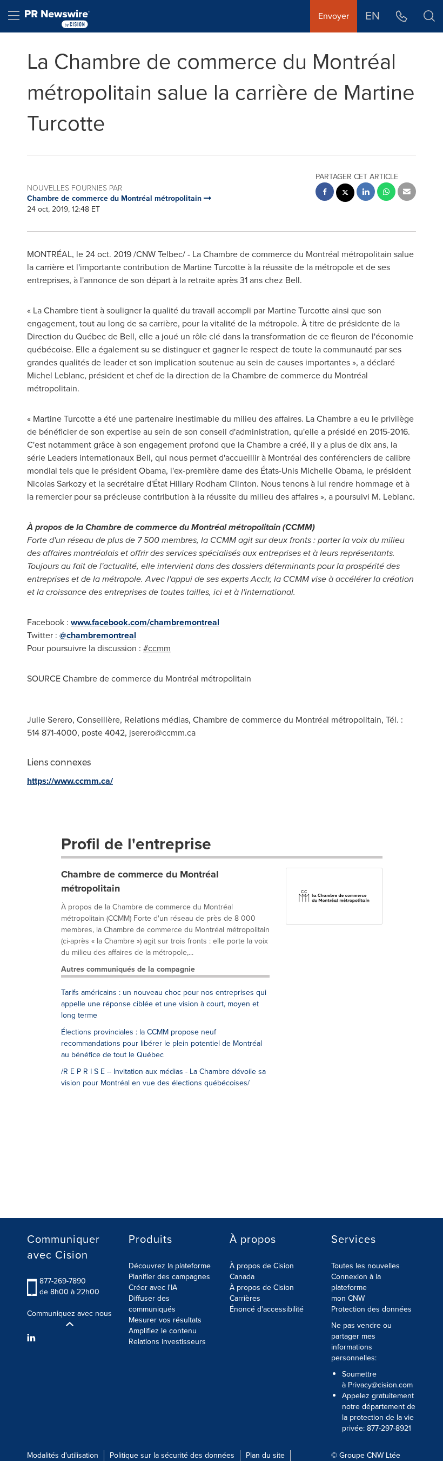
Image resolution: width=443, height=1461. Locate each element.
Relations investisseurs (167, 1341)
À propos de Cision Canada (262, 1271)
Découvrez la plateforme (170, 1266)
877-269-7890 (62, 1281)
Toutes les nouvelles (365, 1266)
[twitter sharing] (345, 194)
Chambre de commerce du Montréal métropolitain (140, 881)
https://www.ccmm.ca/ (70, 781)
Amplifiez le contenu (163, 1330)
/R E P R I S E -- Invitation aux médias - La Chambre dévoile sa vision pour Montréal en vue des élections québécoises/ (163, 1077)
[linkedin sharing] (366, 193)
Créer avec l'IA (153, 1287)
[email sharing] (407, 193)
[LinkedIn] (32, 1338)
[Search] (429, 16)
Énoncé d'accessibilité (267, 1309)
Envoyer (333, 16)
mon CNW (348, 1298)
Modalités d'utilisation (62, 1455)
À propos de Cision (262, 1287)
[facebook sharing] (325, 193)
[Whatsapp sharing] (386, 193)
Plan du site (265, 1455)
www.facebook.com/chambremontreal (145, 622)
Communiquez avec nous (69, 1313)
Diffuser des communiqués (152, 1304)
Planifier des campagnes (169, 1276)
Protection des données (371, 1309)
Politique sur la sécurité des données (172, 1455)
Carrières (245, 1298)
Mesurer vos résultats (165, 1320)
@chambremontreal (97, 635)
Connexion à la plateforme (356, 1282)
